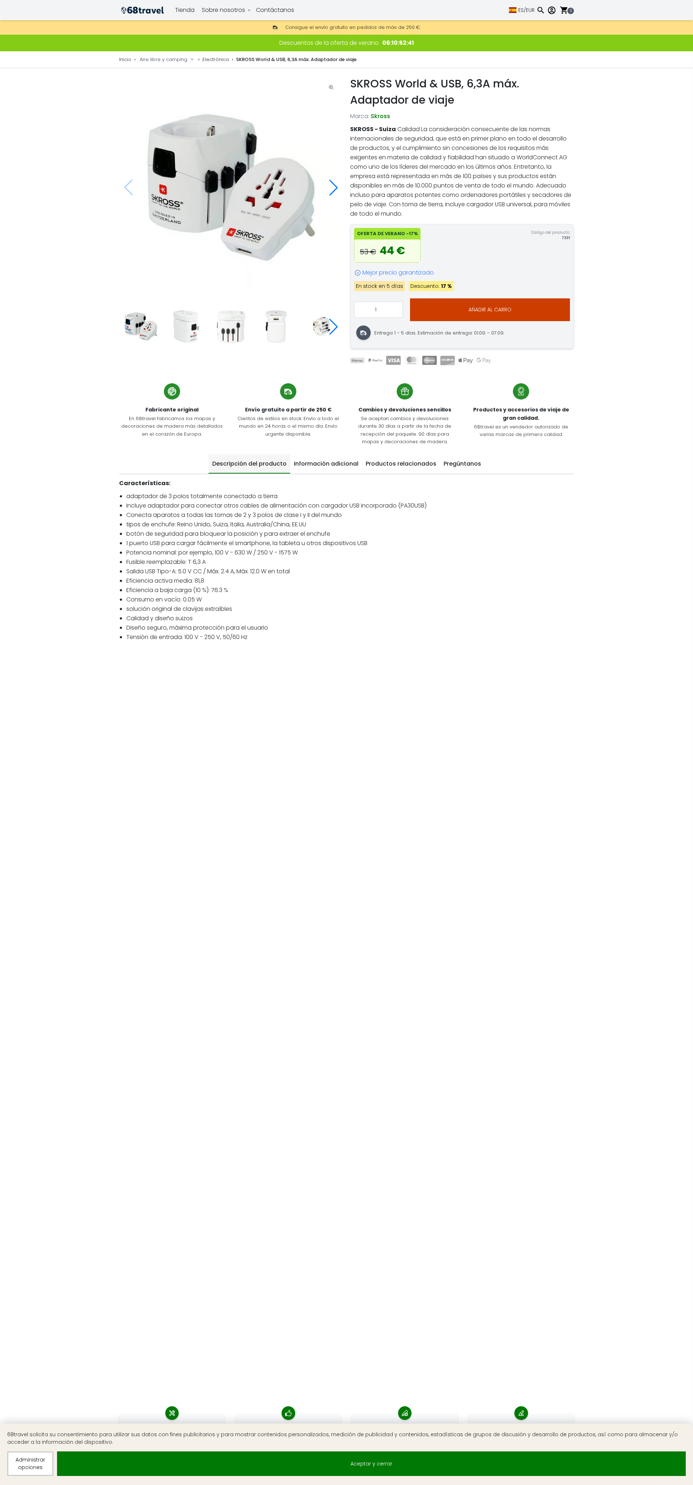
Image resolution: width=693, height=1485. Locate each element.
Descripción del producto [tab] (249, 463)
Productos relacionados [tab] (401, 463)
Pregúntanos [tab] (462, 463)
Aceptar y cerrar (371, 1463)
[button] (333, 187)
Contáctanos (275, 10)
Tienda (185, 10)
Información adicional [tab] (326, 463)
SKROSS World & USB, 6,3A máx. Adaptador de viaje (296, 59)
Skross (380, 116)
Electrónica (215, 59)
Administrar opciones (30, 1463)
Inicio (125, 59)
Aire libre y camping (163, 59)
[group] (231, 187)
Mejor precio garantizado (398, 272)
